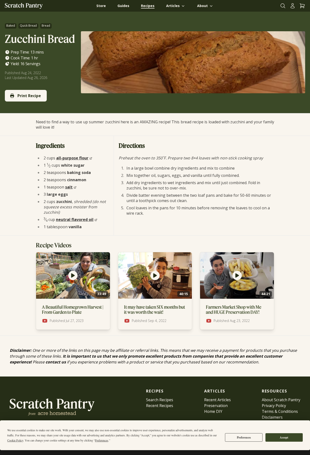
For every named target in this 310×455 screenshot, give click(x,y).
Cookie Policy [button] (15, 440)
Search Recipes (159, 399)
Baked (10, 26)
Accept (284, 437)
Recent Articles (217, 399)
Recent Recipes (159, 405)
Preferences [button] (101, 440)
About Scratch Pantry (281, 399)
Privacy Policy (274, 405)
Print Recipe (29, 95)
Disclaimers (272, 417)
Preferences (244, 437)
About (202, 5)
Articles (173, 5)
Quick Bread (28, 26)
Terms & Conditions (280, 411)
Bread (46, 26)
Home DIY (213, 411)
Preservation (216, 405)
